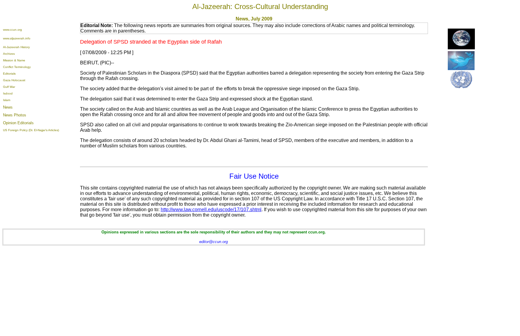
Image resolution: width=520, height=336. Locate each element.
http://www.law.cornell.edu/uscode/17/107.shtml (211, 209)
